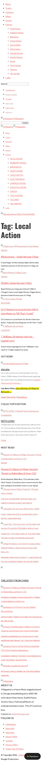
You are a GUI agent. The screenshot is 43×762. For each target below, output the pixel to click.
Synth (12, 61)
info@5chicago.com (20, 714)
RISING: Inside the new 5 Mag (16, 283)
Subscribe (10, 728)
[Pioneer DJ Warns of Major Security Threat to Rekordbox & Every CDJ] (21, 459)
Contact (9, 740)
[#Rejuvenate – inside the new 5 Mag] (20, 246)
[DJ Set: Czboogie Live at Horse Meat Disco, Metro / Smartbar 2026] (20, 508)
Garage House (16, 53)
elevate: (5, 369)
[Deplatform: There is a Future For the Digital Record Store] (21, 611)
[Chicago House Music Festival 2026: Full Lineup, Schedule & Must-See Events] (21, 493)
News (8, 4)
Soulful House (16, 57)
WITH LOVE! (8, 420)
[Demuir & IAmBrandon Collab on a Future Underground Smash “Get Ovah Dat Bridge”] (21, 631)
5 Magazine (11, 724)
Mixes (8, 16)
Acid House (15, 28)
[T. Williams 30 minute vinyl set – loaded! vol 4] (12, 326)
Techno (13, 69)
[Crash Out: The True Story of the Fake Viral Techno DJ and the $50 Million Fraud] (21, 528)
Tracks (9, 8)
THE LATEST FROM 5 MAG (15, 580)
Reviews (5, 303)
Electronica (15, 49)
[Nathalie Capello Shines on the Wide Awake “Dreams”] (14, 665)
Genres (9, 24)
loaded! (5, 330)
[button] (32, 756)
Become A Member (11, 94)
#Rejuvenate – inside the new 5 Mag (20, 256)
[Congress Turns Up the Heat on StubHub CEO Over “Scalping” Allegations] (21, 650)
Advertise (9, 99)
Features (10, 12)
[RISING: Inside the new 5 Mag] (13, 272)
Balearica (14, 37)
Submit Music (10, 108)
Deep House (15, 41)
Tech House (15, 65)
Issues (4, 250)
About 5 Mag (9, 103)
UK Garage (15, 73)
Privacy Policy (12, 744)
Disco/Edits (15, 45)
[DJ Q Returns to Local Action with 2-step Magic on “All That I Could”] (11, 299)
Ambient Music (17, 32)
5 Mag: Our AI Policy (15, 749)
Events (9, 20)
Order (3, 440)
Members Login (10, 90)
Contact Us (9, 112)
